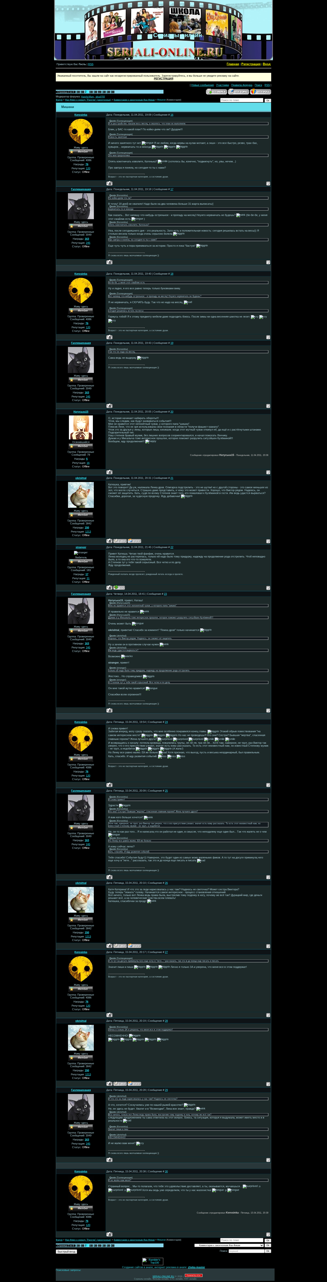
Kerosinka (80, 114)
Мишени (161, 100)
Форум (59, 100)
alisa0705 (100, 97)
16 (171, 114)
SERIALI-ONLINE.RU (163, 1276)
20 (171, 411)
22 (171, 547)
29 (166, 1090)
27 (166, 952)
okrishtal (80, 477)
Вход (267, 64)
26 (166, 882)
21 (171, 477)
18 (171, 273)
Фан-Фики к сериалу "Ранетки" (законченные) (88, 100)
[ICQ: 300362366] (119, 587)
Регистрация (251, 64)
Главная (233, 64)
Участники (222, 85)
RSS (90, 64)
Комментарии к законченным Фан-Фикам (134, 100)
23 (165, 593)
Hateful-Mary (87, 97)
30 (166, 1171)
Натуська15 (80, 411)
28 (166, 1020)
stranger (81, 547)
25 (166, 790)
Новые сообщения (202, 85)
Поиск (258, 85)
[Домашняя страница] (134, 541)
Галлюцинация (81, 189)
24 (166, 721)
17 (171, 189)
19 (171, 342)
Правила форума (241, 85)
